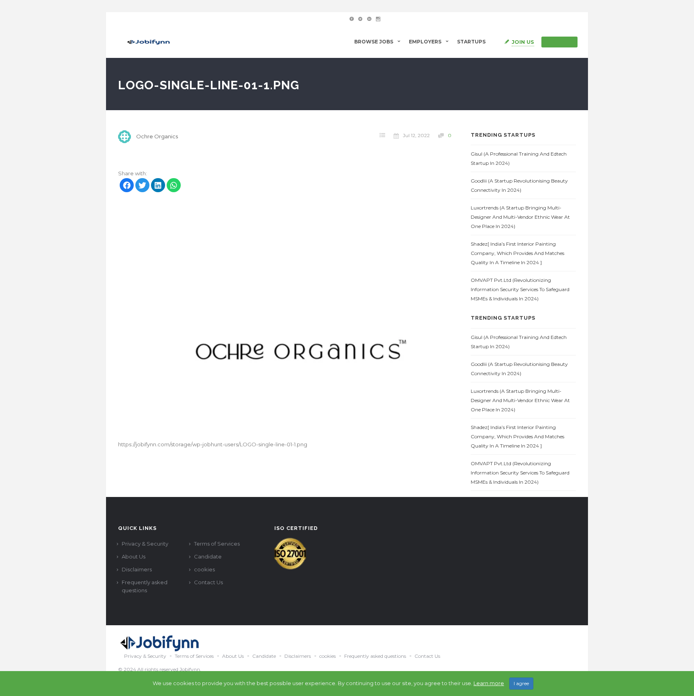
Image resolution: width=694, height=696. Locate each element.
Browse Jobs (373, 42)
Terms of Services (217, 543)
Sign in (563, 42)
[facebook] (127, 186)
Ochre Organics (157, 136)
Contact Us (208, 582)
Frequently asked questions (144, 586)
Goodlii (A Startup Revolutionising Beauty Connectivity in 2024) (519, 185)
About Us (133, 556)
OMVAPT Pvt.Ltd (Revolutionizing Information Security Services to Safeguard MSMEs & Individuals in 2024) (520, 289)
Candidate (208, 556)
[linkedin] (158, 186)
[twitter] (142, 186)
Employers (425, 42)
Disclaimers (137, 569)
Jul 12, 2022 (416, 135)
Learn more (489, 683)
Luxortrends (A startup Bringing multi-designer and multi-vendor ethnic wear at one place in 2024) (520, 217)
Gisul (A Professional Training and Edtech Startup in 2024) (519, 158)
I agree (521, 683)
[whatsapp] (174, 186)
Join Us (523, 42)
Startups (471, 42)
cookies (204, 569)
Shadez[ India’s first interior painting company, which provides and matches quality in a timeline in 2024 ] (517, 253)
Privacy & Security (145, 543)
